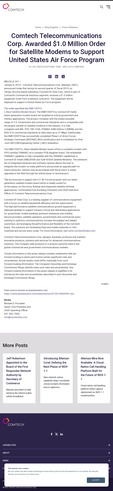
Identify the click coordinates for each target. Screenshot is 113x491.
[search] (101, 7)
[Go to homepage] (13, 7)
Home (38, 27)
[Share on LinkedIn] (56, 76)
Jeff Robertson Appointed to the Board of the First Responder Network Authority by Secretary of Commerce (18, 371)
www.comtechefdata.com (81, 230)
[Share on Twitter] (63, 76)
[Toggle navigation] (108, 7)
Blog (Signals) (51, 27)
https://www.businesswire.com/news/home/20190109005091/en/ (39, 293)
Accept (95, 480)
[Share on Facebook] (50, 76)
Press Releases (70, 27)
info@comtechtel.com (15, 317)
